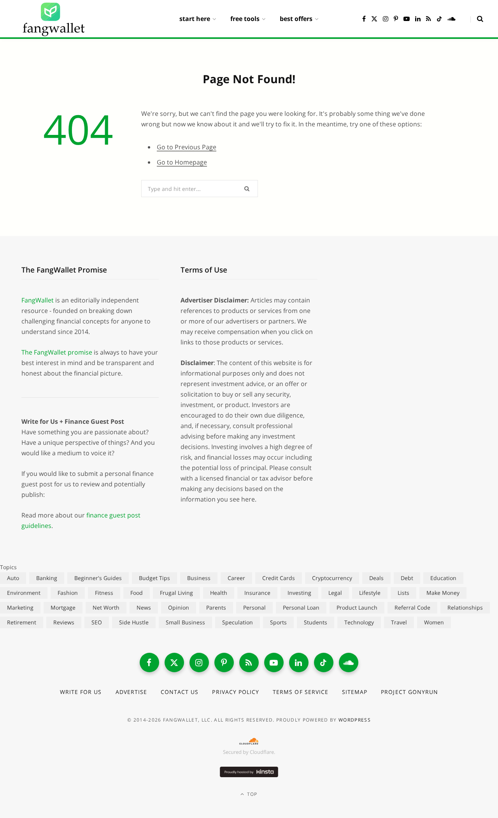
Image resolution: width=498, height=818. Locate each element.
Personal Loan (301, 607)
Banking (46, 578)
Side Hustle (134, 622)
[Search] (476, 18)
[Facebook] (149, 662)
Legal (335, 592)
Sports (278, 622)
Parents (216, 607)
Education (443, 578)
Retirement (21, 622)
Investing (299, 592)
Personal (254, 607)
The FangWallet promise (56, 352)
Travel (399, 622)
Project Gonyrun (409, 692)
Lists (403, 592)
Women (434, 622)
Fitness (104, 592)
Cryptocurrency (332, 578)
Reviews (63, 622)
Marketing (20, 607)
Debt (407, 578)
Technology (359, 622)
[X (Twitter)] (174, 662)
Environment (23, 592)
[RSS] (249, 662)
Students (315, 622)
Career (236, 578)
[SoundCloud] (348, 662)
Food (136, 592)
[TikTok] (323, 662)
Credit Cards (278, 578)
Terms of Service (300, 692)
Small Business (185, 622)
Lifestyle (370, 592)
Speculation (237, 622)
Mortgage (63, 607)
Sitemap (354, 692)
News (144, 607)
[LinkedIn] (299, 662)
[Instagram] (199, 662)
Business (198, 578)
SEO (96, 622)
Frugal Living (176, 592)
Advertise (131, 692)
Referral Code (412, 607)
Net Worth (106, 607)
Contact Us (180, 692)
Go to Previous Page (186, 147)
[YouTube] (274, 662)
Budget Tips (154, 578)
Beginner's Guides (98, 578)
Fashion (68, 592)
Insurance (257, 592)
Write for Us (81, 692)
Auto (13, 578)
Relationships (465, 607)
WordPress (354, 720)
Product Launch (357, 607)
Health (218, 592)
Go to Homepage (182, 162)
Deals (376, 578)
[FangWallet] (54, 18)
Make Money (442, 592)
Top (251, 794)
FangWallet (37, 300)
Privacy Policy (235, 692)
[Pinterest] (224, 662)
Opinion (178, 607)
